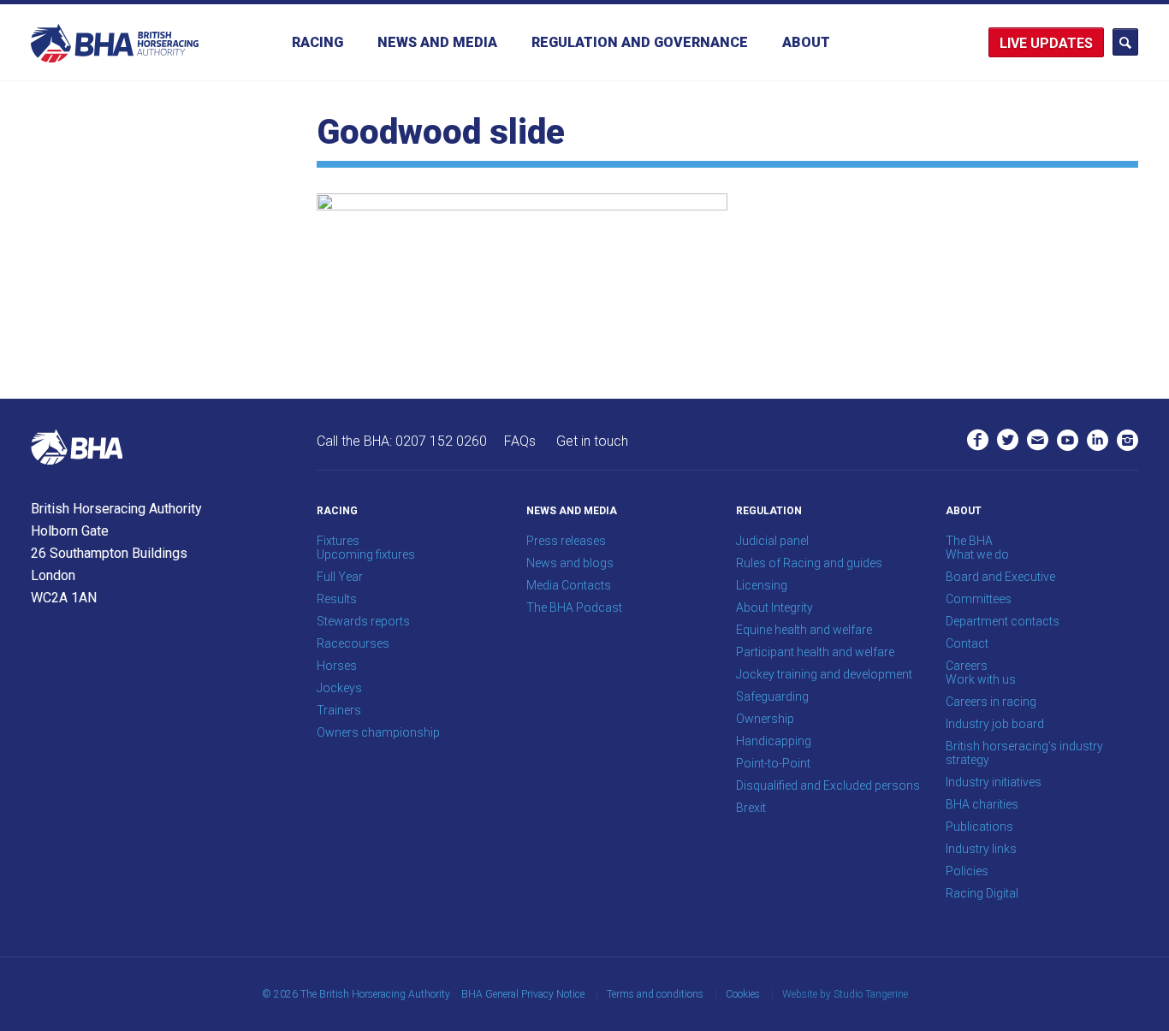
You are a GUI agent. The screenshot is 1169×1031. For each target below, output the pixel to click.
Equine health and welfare (804, 630)
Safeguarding (772, 696)
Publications (979, 826)
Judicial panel (772, 541)
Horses (337, 666)
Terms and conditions (655, 994)
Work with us (981, 679)
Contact (967, 643)
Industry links (981, 849)
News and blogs (570, 563)
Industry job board (995, 724)
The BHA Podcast (574, 607)
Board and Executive (1000, 577)
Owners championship (378, 732)
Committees (979, 599)
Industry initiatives (993, 782)
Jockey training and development (824, 674)
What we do (977, 554)
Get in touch (592, 441)
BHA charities (982, 804)
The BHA (969, 541)
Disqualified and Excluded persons (828, 785)
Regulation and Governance (639, 42)
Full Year (340, 577)
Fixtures (338, 541)
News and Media (437, 42)
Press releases (566, 541)
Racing (317, 42)
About (806, 42)
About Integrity (774, 607)
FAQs (520, 441)
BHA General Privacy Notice (522, 994)
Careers (967, 666)
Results (337, 599)
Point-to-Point (773, 763)
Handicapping (773, 741)
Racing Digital (982, 893)
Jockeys (339, 688)
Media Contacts (568, 585)
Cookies (743, 994)
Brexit (751, 808)
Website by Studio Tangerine (845, 994)
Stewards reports (363, 621)
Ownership (765, 719)
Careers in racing (991, 701)
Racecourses (353, 643)
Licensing (761, 585)
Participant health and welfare (815, 652)
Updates (1061, 43)
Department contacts (1002, 621)
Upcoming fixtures (366, 554)
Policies (967, 871)
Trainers (339, 710)
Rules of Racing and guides (809, 563)
